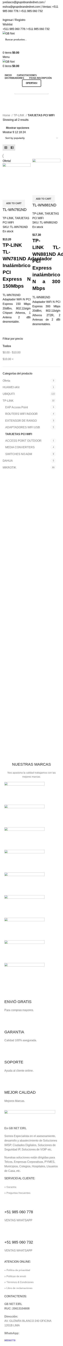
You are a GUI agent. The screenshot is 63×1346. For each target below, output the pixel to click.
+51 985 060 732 (18, 1242)
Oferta (6, 380)
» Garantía (10, 1187)
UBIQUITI (9, 393)
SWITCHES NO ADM (18, 454)
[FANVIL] (24, 928)
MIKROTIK (9, 467)
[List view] (12, 147)
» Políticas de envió (15, 1276)
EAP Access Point (16, 407)
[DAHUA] (24, 974)
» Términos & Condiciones (19, 1282)
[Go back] (7, 98)
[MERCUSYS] (24, 883)
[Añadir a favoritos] (16, 195)
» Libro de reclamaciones (18, 1288)
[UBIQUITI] (24, 838)
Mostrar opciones (17, 127)
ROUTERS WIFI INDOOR (21, 413)
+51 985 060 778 (18, 1212)
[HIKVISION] (24, 906)
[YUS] (24, 815)
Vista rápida (7, 195)
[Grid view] (6, 147)
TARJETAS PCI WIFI (18, 434)
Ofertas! (31, 83)
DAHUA (8, 460)
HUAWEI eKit (11, 387)
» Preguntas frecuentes (17, 1192)
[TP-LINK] (24, 860)
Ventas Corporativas (31, 90)
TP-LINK (8, 400)
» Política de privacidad (17, 1270)
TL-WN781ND (15, 209)
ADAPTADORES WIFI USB (22, 427)
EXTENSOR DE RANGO (21, 420)
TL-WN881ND (44, 205)
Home (7, 115)
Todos (7, 346)
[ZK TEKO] (24, 793)
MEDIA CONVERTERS (20, 447)
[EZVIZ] (24, 951)
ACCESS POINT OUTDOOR (23, 440)
